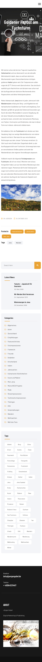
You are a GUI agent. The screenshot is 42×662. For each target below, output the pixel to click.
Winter (9, 547)
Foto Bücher (24, 455)
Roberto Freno (11, 509)
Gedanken (11, 358)
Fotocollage (11, 461)
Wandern (18, 242)
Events (19, 450)
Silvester (22, 520)
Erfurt (9, 450)
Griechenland (12, 362)
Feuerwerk (10, 455)
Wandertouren (11, 537)
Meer (29, 493)
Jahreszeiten (30, 231)
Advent (9, 444)
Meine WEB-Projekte (15, 386)
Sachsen (25, 509)
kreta (9, 488)
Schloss (25, 515)
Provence (10, 504)
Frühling (9, 471)
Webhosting (11, 542)
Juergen (8, 218)
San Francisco (11, 515)
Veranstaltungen (13, 410)
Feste (29, 450)
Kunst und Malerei (14, 378)
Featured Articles (17, 231)
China (29, 444)
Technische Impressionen (17, 398)
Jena (10, 242)
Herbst (20, 477)
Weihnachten (12, 418)
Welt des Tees (12, 422)
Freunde (10, 354)
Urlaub (9, 531)
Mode (9, 390)
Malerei (19, 493)
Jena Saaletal (21, 482)
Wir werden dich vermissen (24, 294)
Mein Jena (6, 236)
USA (9, 406)
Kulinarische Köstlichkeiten (17, 374)
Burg (19, 444)
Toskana (22, 526)
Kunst (9, 493)
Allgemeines (12, 325)
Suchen (37, 265)
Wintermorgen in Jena (22, 302)
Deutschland (12, 333)
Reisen (22, 504)
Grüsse (9, 477)
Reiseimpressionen (14, 394)
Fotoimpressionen (14, 345)
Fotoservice (11, 466)
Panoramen (21, 499)
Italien (10, 366)
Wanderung (26, 537)
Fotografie (24, 461)
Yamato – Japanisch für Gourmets (23, 285)
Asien (10, 329)
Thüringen (11, 402)
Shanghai (10, 520)
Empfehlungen (13, 337)
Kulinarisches (21, 488)
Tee (32, 520)
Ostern (9, 499)
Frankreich (11, 350)
